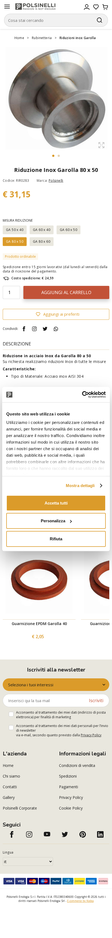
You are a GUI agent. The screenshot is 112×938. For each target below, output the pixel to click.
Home (19, 38)
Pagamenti (68, 786)
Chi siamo (11, 776)
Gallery (9, 797)
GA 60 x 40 (41, 229)
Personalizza (53, 520)
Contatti (10, 786)
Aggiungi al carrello (66, 292)
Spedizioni (68, 776)
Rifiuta (56, 538)
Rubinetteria (42, 38)
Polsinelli (56, 180)
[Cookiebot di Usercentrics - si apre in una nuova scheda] (82, 394)
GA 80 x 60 (41, 241)
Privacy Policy (91, 735)
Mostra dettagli (80, 485)
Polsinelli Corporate (20, 808)
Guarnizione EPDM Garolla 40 (39, 623)
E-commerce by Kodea (80, 901)
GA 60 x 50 (68, 229)
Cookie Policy (71, 808)
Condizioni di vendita (77, 765)
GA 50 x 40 (14, 229)
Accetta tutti (56, 502)
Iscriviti (96, 700)
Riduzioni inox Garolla (78, 38)
